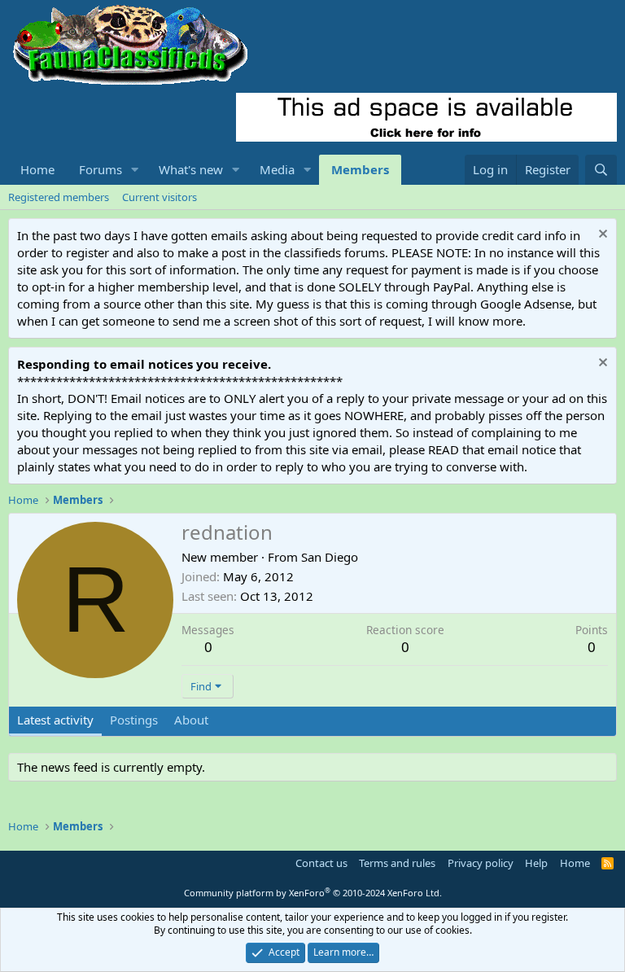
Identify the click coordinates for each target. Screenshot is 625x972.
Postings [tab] (134, 719)
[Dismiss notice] (601, 235)
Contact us (321, 863)
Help (536, 863)
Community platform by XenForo (313, 893)
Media (277, 169)
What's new (191, 169)
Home (37, 169)
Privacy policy (481, 863)
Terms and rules (397, 863)
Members (360, 169)
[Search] (601, 170)
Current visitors (159, 197)
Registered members (58, 197)
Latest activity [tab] (55, 719)
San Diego (329, 557)
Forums (100, 169)
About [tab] (191, 719)
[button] (135, 170)
